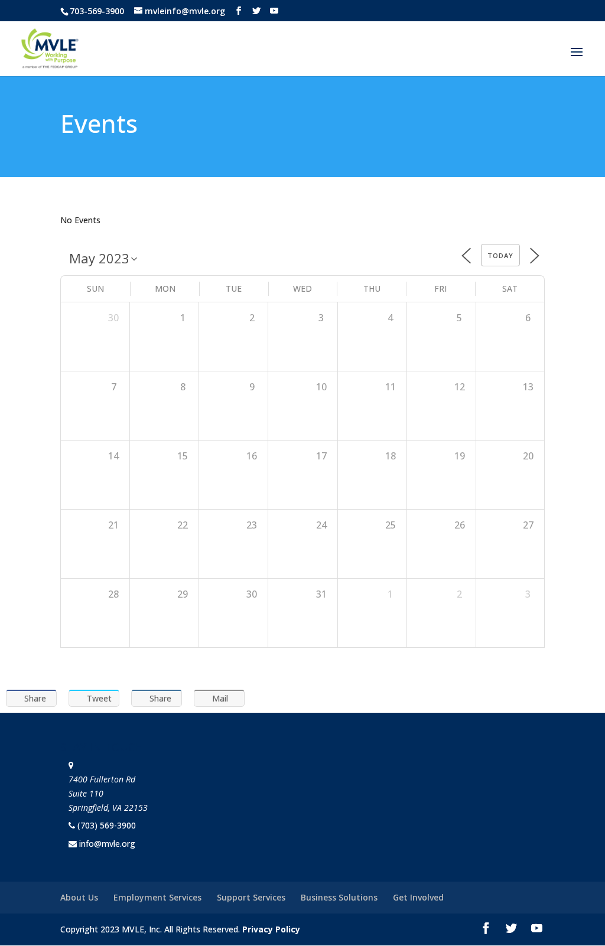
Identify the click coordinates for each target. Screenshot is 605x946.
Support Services (251, 897)
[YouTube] (274, 10)
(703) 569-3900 (106, 825)
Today (500, 255)
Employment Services (157, 897)
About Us (79, 897)
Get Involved (418, 897)
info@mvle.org (107, 843)
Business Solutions (339, 897)
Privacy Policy (271, 929)
